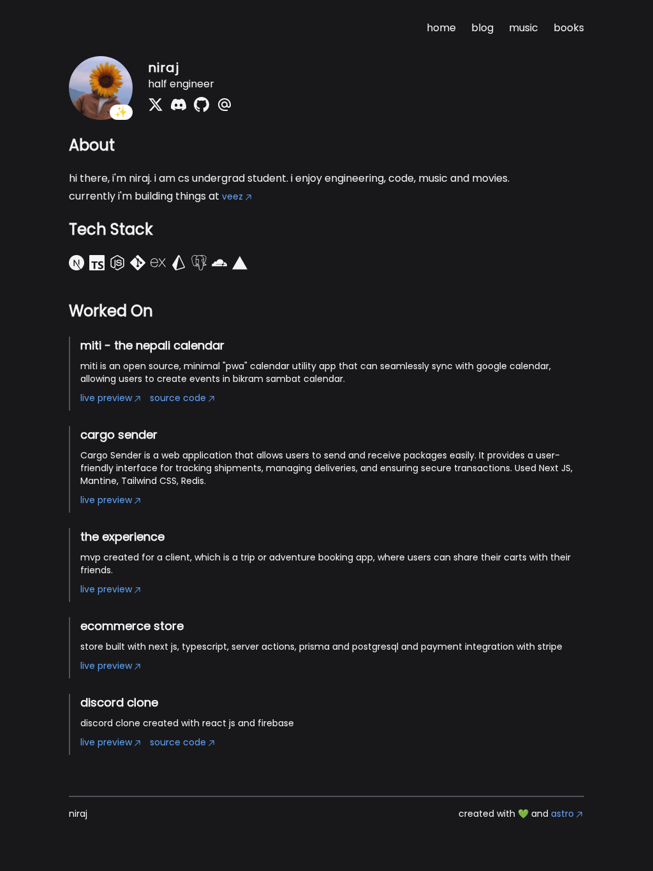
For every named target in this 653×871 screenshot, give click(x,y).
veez (232, 196)
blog (482, 27)
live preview (106, 398)
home (441, 27)
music (523, 27)
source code (178, 398)
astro (562, 813)
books (569, 27)
